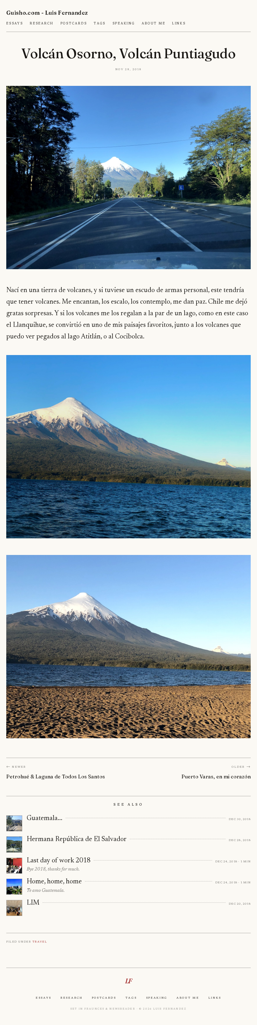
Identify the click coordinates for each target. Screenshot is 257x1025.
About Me (153, 23)
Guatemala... (44, 818)
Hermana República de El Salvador (77, 839)
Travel (39, 941)
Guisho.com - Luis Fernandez (47, 12)
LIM (33, 903)
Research (42, 23)
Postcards (73, 23)
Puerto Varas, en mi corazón (216, 776)
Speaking (124, 23)
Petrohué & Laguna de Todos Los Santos (55, 776)
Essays (14, 23)
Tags (100, 23)
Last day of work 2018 (59, 860)
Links (179, 23)
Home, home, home (54, 881)
